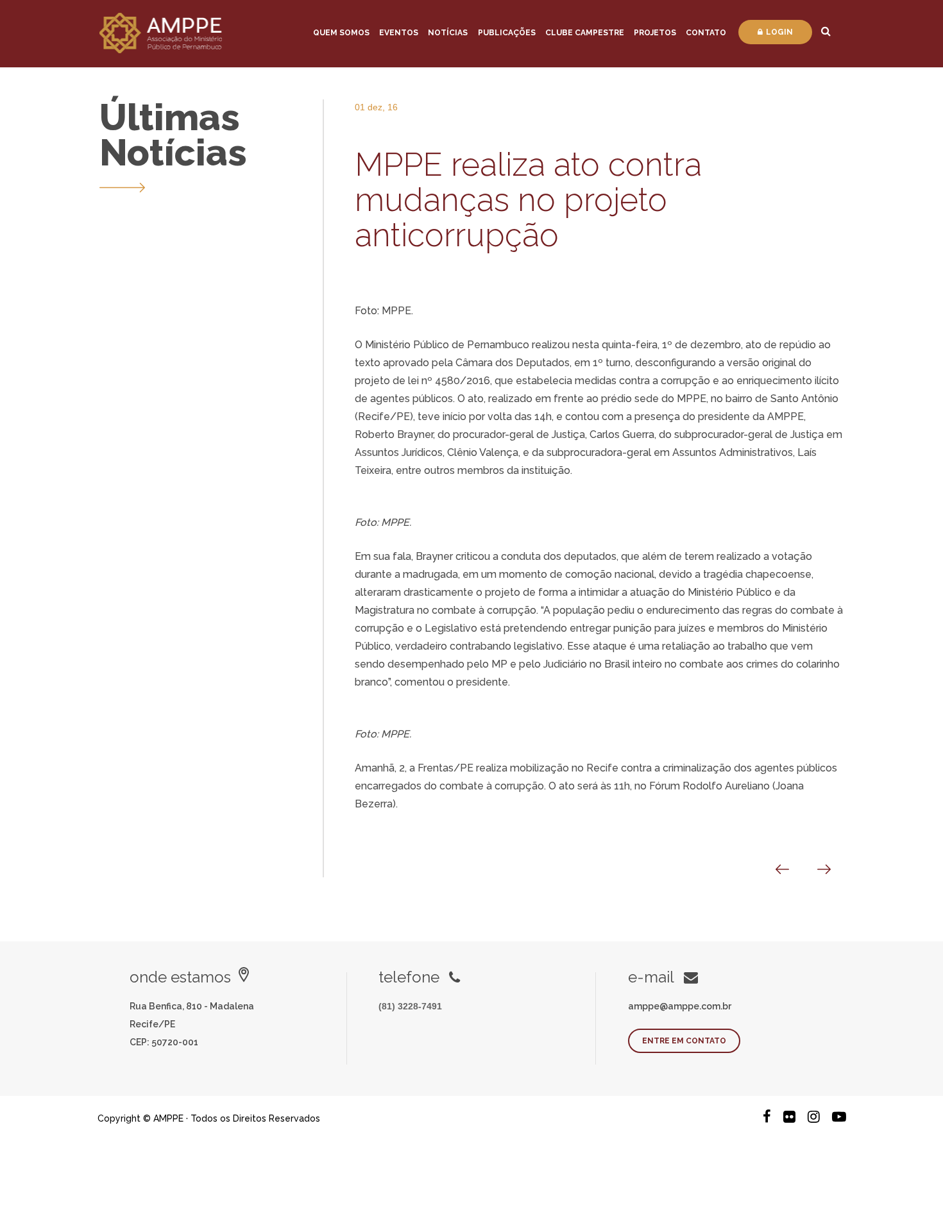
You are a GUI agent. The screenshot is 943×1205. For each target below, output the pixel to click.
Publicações (507, 32)
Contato (706, 32)
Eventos (398, 32)
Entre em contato (684, 1040)
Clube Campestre (584, 32)
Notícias (448, 32)
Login (779, 32)
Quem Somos (341, 32)
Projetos (655, 32)
